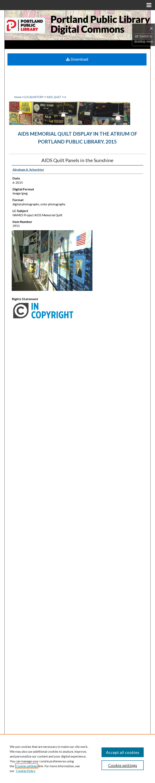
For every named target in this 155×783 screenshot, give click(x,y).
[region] (77, 758)
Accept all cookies (122, 752)
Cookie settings (27, 766)
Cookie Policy (25, 771)
